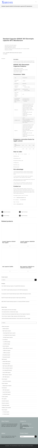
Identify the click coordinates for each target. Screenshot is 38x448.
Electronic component (5, 403)
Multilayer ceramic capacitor (6, 407)
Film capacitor (4, 398)
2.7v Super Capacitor (6, 414)
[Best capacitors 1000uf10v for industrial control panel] (28, 256)
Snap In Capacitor (5, 383)
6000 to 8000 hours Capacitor (8, 348)
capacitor (5, 53)
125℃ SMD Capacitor (6, 376)
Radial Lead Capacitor (5, 326)
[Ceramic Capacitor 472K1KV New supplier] (10, 231)
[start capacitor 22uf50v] (10, 256)
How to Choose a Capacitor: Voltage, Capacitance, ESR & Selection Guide (13, 316)
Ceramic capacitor (5, 396)
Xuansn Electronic (14, 445)
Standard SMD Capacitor (6, 361)
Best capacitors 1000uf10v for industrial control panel (27, 267)
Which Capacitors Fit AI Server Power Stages (9, 309)
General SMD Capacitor (6, 363)
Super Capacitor (4, 409)
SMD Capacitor (4, 359)
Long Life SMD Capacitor (7, 372)
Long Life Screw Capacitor (7, 381)
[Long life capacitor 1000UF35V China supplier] (28, 231)
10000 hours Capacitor (6, 350)
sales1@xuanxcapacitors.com (21, 197)
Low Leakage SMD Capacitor (7, 370)
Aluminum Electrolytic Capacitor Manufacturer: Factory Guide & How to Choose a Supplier (16, 318)
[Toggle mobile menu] (36, 1)
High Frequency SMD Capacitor (8, 365)
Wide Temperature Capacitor (7, 374)
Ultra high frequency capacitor (8, 337)
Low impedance (5, 339)
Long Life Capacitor (6, 346)
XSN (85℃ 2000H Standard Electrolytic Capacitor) (14, 52)
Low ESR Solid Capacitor (6, 394)
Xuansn (19, 445)
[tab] (6, 58)
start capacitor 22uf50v (7, 266)
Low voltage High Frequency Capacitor (9, 335)
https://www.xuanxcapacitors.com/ (28, 427)
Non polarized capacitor (6, 357)
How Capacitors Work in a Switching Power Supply (10, 311)
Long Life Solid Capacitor (7, 392)
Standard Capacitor (6, 328)
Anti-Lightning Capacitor (6, 354)
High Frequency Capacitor (7, 330)
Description (3, 58)
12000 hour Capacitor (6, 352)
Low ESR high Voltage (6, 341)
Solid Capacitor (4, 387)
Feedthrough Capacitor (5, 405)
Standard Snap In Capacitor (7, 385)
